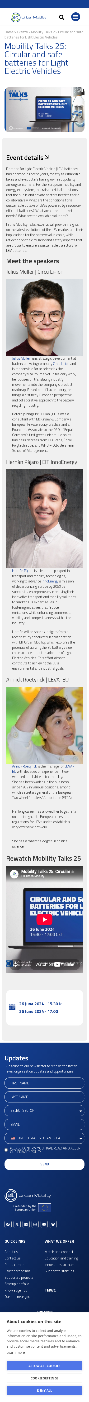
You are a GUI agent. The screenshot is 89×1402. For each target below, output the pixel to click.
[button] (61, 17)
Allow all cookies (44, 1366)
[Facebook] (8, 1224)
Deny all (44, 1390)
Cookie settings (44, 1378)
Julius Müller (21, 358)
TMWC (50, 1290)
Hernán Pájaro (22, 570)
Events (22, 32)
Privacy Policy (29, 1151)
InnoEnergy (50, 581)
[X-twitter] (17, 1224)
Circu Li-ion (61, 363)
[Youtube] (44, 1224)
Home (9, 32)
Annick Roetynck (24, 766)
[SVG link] (28, 17)
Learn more (16, 1352)
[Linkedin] (26, 1224)
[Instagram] (35, 1224)
